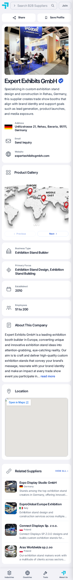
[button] (36, 51)
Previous (21, 233)
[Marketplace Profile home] (5, 5)
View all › (61, 471)
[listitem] (36, 489)
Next (51, 233)
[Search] (52, 5)
